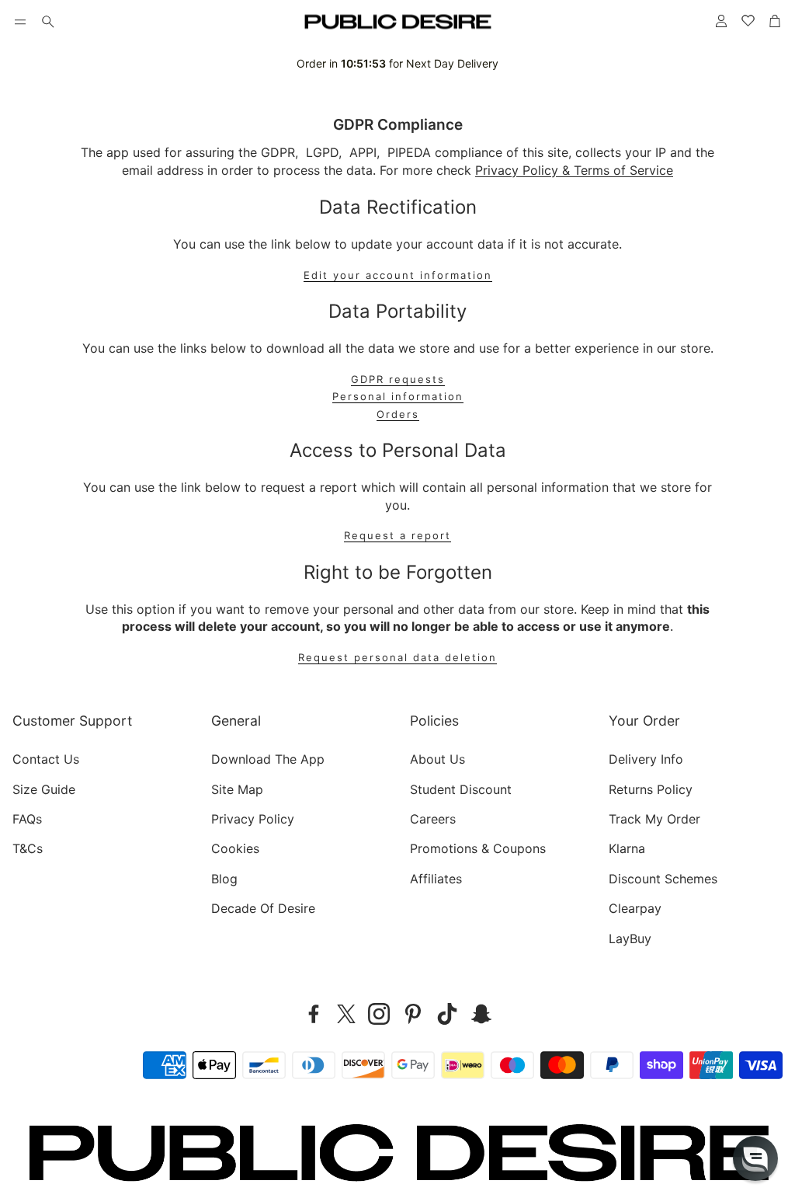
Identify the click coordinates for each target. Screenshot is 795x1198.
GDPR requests (398, 379)
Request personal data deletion (397, 657)
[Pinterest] (413, 1014)
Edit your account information (398, 275)
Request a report (397, 536)
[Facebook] (314, 1014)
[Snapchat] (481, 1014)
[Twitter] (346, 1014)
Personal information (397, 396)
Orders (398, 414)
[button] (20, 22)
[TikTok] (447, 1014)
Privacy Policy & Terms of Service (574, 170)
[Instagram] (379, 1014)
